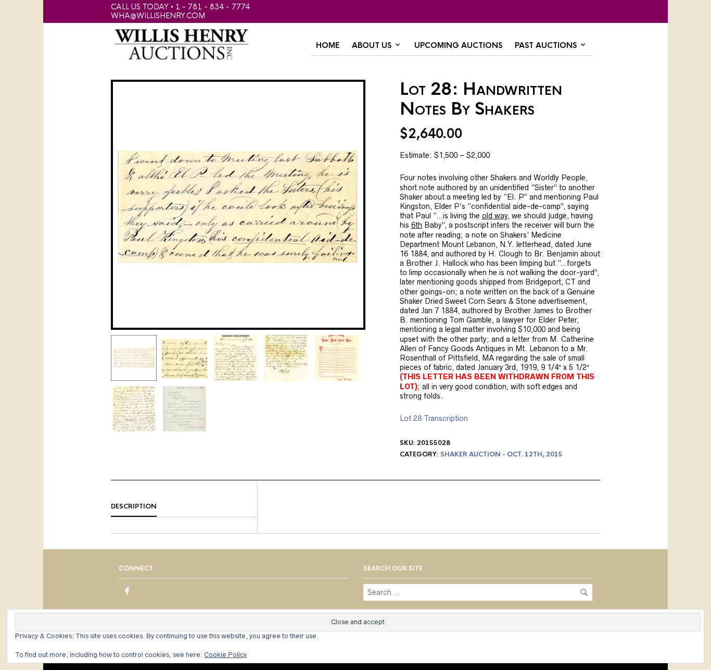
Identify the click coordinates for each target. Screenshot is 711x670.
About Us (371, 45)
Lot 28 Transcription (434, 418)
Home (327, 45)
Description (134, 506)
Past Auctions (546, 45)
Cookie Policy (225, 655)
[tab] (184, 507)
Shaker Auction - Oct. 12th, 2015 (501, 454)
